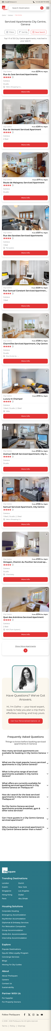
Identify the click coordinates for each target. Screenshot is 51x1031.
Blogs (4, 961)
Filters (11, 32)
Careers (5, 980)
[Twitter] (29, 1014)
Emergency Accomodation (14, 915)
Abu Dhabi (23, 898)
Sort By (24, 32)
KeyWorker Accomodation (14, 919)
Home (4, 15)
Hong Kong (7, 895)
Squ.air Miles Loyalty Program (15, 953)
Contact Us (7, 983)
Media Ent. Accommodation (14, 934)
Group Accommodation (12, 930)
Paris (4, 898)
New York (22, 887)
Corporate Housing (10, 911)
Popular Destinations (11, 949)
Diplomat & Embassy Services (15, 922)
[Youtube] (42, 1014)
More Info (25, 92)
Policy (12, 1026)
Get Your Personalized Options (24, 721)
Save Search (40, 32)
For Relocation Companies (14, 926)
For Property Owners (11, 1002)
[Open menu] (48, 8)
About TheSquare (10, 976)
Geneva (10, 15)
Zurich (21, 883)
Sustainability (8, 987)
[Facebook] (24, 1014)
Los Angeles (23, 891)
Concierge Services (10, 957)
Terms (4, 1026)
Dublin (5, 887)
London (5, 883)
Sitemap (21, 1026)
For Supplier (7, 998)
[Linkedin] (37, 1014)
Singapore (6, 891)
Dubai (21, 895)
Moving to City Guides (12, 964)
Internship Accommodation (14, 938)
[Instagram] (33, 1014)
